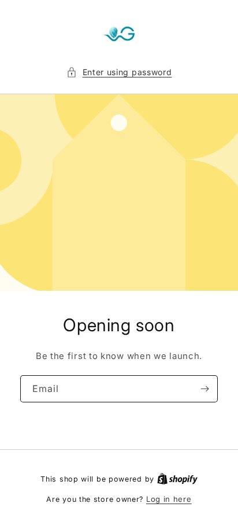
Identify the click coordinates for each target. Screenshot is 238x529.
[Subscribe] (204, 388)
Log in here (169, 499)
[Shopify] (177, 478)
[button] (119, 72)
